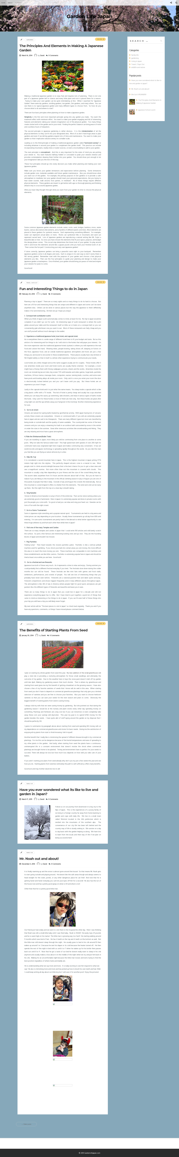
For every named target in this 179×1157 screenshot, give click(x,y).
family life (29, 783)
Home (3, 3)
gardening (29, 40)
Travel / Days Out (31, 282)
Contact (18, 3)
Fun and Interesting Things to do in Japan (53, 289)
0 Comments (53, 55)
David (42, 55)
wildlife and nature (138, 67)
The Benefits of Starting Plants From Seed (53, 630)
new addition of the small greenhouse (83, 673)
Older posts (26, 1124)
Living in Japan (136, 61)
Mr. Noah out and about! (39, 859)
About (10, 3)
